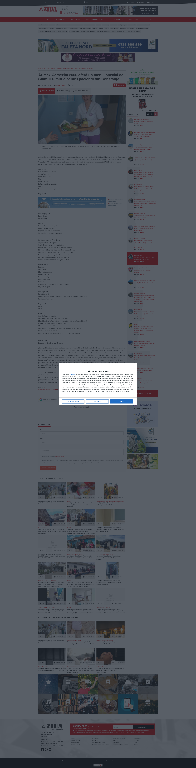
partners (72, 374)
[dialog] (98, 384)
